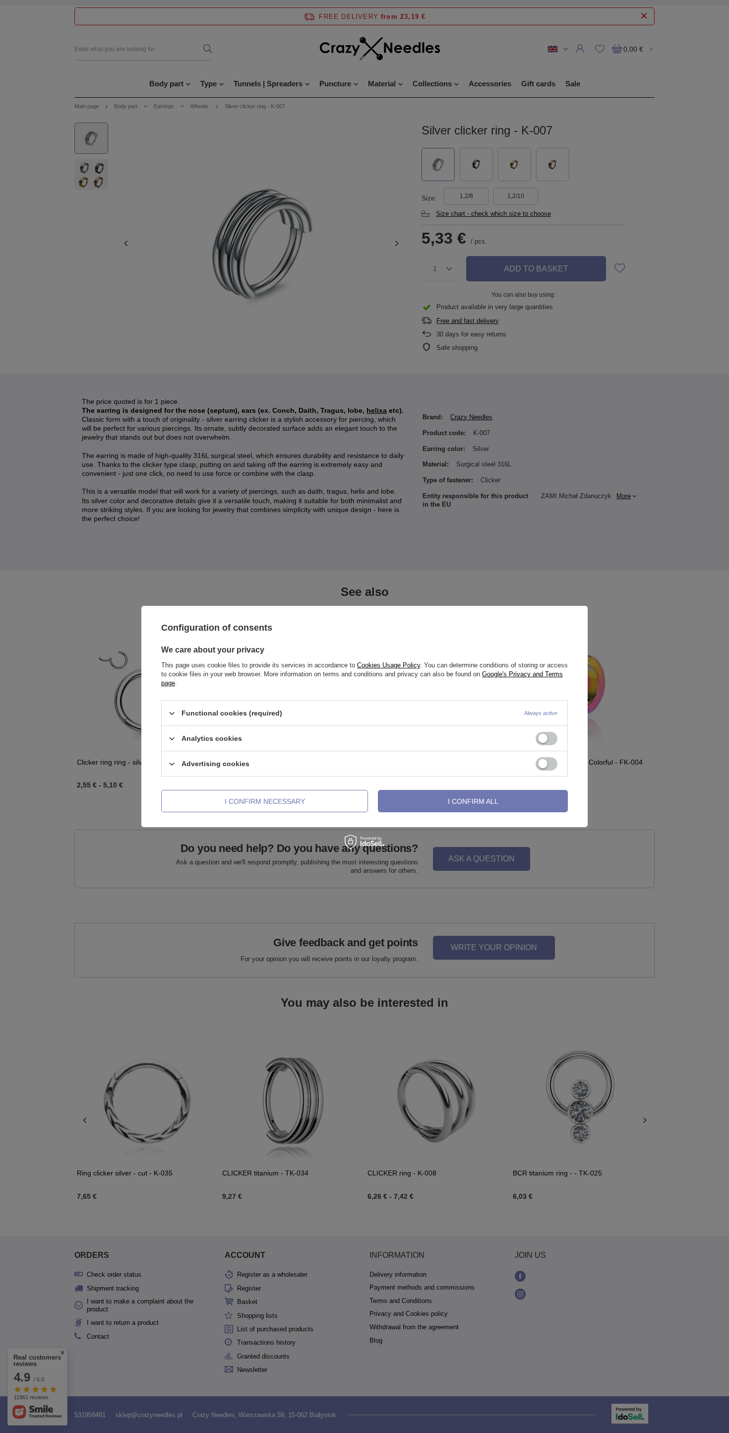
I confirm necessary (265, 801)
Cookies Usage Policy (388, 665)
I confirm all (473, 801)
